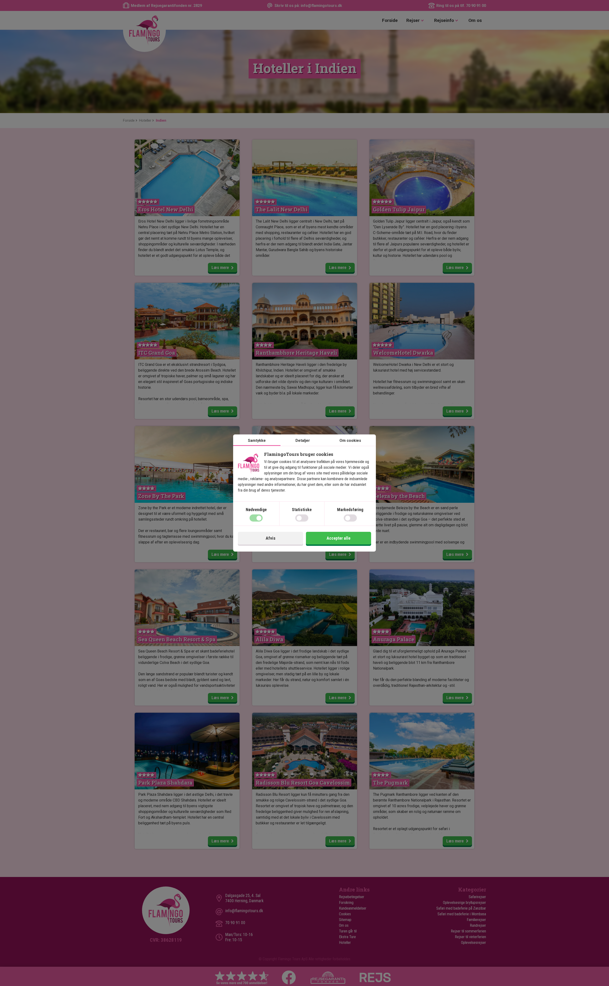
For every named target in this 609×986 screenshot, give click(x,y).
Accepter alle (338, 538)
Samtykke (257, 440)
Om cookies (350, 440)
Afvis (270, 538)
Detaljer (302, 440)
